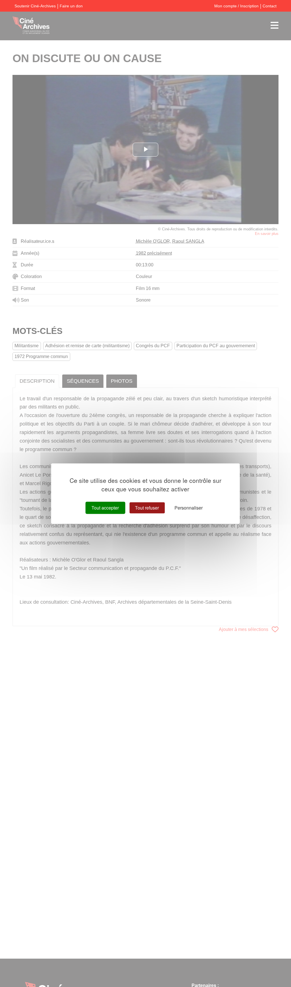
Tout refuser (147, 507)
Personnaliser (188, 507)
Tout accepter (105, 507)
